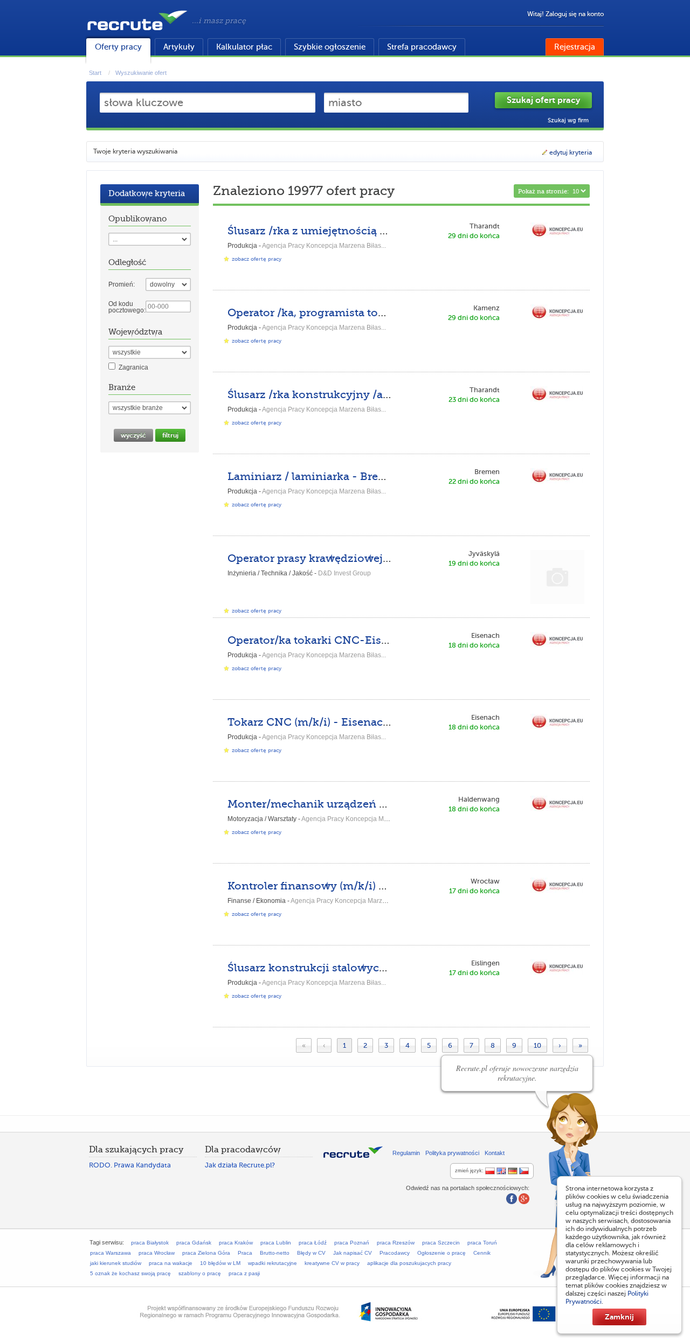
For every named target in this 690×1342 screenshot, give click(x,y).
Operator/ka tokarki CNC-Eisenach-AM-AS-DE (352, 640)
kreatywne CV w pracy (332, 1263)
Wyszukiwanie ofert (141, 72)
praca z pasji (244, 1273)
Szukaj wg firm (568, 120)
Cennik (482, 1253)
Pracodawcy (395, 1253)
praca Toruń (482, 1243)
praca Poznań (351, 1243)
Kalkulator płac (244, 47)
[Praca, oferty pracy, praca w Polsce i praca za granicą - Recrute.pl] (137, 32)
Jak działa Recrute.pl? (240, 1165)
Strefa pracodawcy (422, 47)
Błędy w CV (311, 1253)
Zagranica (133, 367)
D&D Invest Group (344, 573)
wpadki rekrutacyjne (272, 1263)
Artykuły (179, 47)
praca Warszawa (110, 1253)
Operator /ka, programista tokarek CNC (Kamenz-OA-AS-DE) (388, 313)
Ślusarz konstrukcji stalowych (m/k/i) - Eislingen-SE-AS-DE (386, 968)
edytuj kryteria (570, 152)
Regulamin (406, 1153)
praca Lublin (275, 1243)
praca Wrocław (157, 1253)
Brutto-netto (274, 1253)
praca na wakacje (170, 1263)
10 (537, 1045)
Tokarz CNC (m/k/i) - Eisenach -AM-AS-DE (341, 722)
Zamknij (619, 1316)
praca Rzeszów (396, 1243)
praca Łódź (313, 1243)
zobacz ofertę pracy (256, 259)
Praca (245, 1253)
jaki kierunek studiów (115, 1263)
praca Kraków (236, 1243)
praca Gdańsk (193, 1243)
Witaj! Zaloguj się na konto (565, 14)
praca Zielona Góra (206, 1253)
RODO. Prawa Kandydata (130, 1165)
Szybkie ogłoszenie (329, 47)
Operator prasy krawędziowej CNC (319, 558)
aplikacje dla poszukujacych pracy (409, 1263)
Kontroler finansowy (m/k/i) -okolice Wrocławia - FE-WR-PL (387, 886)
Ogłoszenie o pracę (441, 1253)
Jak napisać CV (352, 1253)
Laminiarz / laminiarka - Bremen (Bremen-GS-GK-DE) (371, 476)
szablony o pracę (199, 1273)
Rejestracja (574, 47)
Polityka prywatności (452, 1153)
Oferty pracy (118, 47)
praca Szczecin (441, 1243)
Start (95, 72)
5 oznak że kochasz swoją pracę (130, 1273)
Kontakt (495, 1153)
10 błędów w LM (220, 1263)
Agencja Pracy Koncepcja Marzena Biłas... (324, 245)
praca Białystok (150, 1243)
